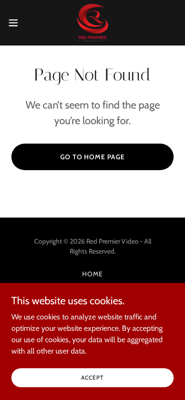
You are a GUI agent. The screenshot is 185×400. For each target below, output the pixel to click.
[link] (92, 23)
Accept (92, 377)
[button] (17, 22)
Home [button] (92, 274)
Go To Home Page (92, 157)
